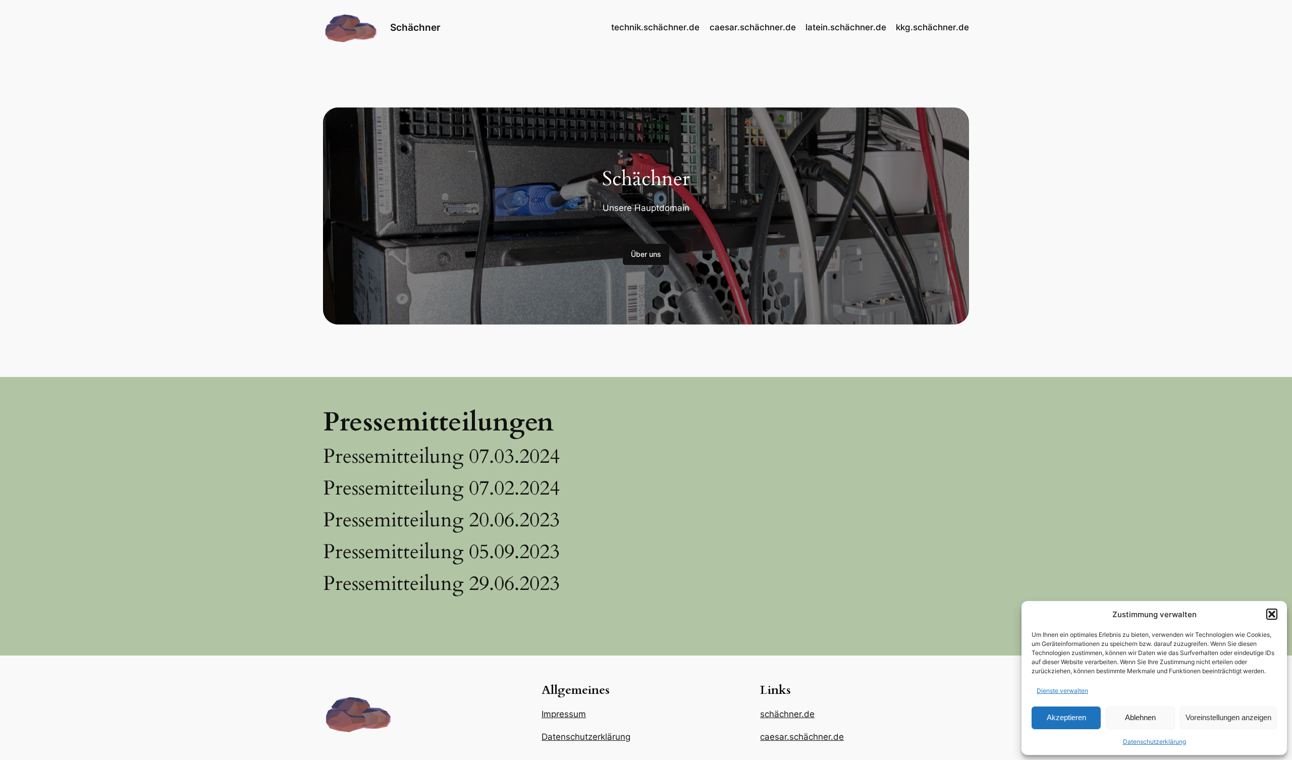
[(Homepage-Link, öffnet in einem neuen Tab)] (350, 27)
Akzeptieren (1066, 717)
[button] (1272, 614)
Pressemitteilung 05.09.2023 (441, 552)
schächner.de (787, 714)
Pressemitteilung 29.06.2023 (441, 584)
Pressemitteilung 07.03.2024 (441, 457)
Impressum (564, 714)
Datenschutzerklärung (1154, 741)
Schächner (415, 27)
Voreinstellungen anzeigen (1228, 717)
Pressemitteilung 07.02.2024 (441, 488)
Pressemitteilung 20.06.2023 (441, 520)
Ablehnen (1140, 717)
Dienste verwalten (1062, 690)
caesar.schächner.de (802, 737)
